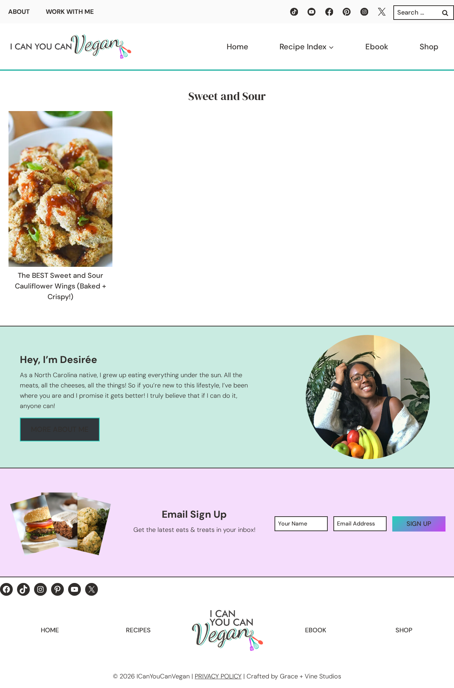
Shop (429, 47)
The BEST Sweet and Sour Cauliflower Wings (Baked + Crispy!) (60, 286)
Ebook (376, 47)
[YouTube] (312, 12)
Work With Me (70, 11)
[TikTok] (294, 12)
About (19, 11)
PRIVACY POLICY (218, 676)
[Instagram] (364, 12)
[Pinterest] (347, 12)
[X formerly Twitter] (382, 12)
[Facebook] (329, 12)
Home (237, 47)
